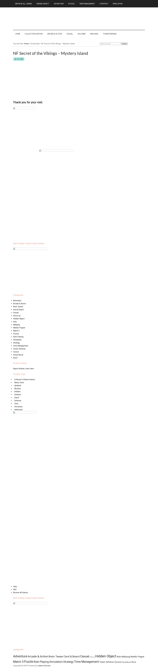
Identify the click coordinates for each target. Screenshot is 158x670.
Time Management (20, 346)
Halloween (18, 410)
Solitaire (17, 394)
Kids (15, 322)
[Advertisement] (103, 18)
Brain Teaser (18, 307)
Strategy (16, 343)
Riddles (17, 391)
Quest (16, 397)
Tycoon (16, 352)
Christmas (18, 407)
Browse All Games (20, 592)
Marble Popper (19, 328)
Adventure (17, 300)
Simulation (17, 340)
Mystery (17, 388)
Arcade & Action (19, 303)
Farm (16, 404)
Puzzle (16, 334)
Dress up (16, 316)
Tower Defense (19, 349)
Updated (17, 385)
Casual (16, 313)
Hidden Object (19, 319)
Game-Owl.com (44, 666)
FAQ (14, 589)
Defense (17, 400)
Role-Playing (18, 337)
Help (15, 586)
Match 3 (16, 331)
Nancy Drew (19, 382)
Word (15, 358)
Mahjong (16, 325)
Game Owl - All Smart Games (35, 17)
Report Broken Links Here (23, 369)
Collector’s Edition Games (24, 379)
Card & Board (18, 310)
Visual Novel (18, 355)
